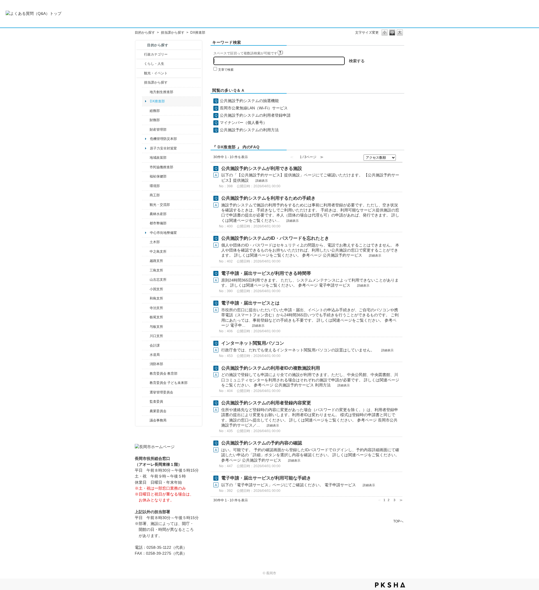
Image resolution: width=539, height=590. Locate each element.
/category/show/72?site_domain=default (145, 120)
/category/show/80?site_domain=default (145, 317)
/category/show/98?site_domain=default (145, 279)
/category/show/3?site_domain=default (140, 54)
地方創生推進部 (161, 92)
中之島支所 (158, 251)
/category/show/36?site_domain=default (145, 195)
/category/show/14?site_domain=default (145, 176)
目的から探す (145, 32)
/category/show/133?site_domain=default (145, 335)
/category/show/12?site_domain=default (140, 63)
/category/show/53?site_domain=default (145, 270)
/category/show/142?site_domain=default (145, 260)
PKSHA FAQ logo (390, 585)
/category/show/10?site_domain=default (145, 110)
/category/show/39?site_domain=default (145, 373)
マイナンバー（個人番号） (243, 122)
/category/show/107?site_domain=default (145, 251)
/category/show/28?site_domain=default (145, 242)
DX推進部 (157, 101)
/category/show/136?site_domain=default (145, 326)
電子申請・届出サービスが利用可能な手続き (266, 478)
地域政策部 (158, 158)
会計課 (155, 345)
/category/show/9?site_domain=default (140, 82)
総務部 (155, 111)
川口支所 (156, 336)
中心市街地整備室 (163, 233)
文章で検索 (226, 69)
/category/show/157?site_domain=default (145, 420)
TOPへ (398, 521)
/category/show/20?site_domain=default (145, 204)
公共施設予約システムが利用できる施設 (261, 168)
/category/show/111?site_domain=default (145, 392)
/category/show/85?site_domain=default (145, 364)
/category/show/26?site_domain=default (145, 167)
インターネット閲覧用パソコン (252, 343)
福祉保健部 (158, 176)
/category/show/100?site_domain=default (145, 92)
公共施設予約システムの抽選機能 (249, 100)
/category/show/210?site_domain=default (145, 345)
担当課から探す (172, 32)
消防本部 (156, 364)
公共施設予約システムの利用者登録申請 (255, 115)
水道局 (155, 355)
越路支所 (156, 261)
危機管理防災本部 (163, 139)
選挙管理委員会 (161, 392)
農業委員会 (158, 411)
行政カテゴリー (156, 54)
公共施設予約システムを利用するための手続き (268, 198)
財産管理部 (158, 130)
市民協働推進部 (161, 167)
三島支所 (156, 270)
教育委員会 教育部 (163, 373)
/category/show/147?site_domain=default (145, 354)
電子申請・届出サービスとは (250, 303)
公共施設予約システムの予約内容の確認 (261, 443)
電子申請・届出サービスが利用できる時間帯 (266, 273)
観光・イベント (156, 73)
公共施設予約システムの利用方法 (249, 130)
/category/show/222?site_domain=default (145, 411)
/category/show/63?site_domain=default (145, 307)
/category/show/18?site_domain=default (140, 73)
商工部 (155, 195)
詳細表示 (261, 180)
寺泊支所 (156, 308)
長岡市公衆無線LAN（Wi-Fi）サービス (254, 108)
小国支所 (156, 289)
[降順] (400, 159)
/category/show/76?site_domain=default (145, 213)
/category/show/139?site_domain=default (145, 298)
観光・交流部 (160, 205)
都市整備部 (158, 223)
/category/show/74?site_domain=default (145, 289)
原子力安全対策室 (163, 148)
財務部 (155, 120)
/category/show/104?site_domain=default (145, 157)
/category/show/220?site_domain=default (145, 401)
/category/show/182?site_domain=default (145, 223)
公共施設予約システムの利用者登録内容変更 (266, 402)
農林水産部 (158, 214)
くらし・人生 (154, 64)
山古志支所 (158, 280)
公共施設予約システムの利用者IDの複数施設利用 (270, 368)
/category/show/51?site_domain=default (145, 382)
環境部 (155, 186)
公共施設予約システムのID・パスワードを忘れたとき (275, 238)
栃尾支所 (156, 317)
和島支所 (156, 298)
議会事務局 (158, 420)
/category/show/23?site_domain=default (145, 185)
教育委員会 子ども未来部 (169, 383)
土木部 (155, 242)
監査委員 (156, 402)
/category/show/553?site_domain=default (145, 129)
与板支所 (156, 327)
